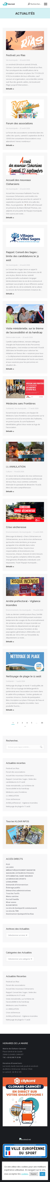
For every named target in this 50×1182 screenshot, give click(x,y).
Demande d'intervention (17, 884)
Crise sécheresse (16, 527)
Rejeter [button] (34, 1174)
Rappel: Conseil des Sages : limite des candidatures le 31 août (22, 256)
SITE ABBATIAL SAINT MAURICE (19, 876)
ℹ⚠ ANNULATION (15, 466)
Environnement (12, 532)
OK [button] (42, 1174)
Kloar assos (11, 902)
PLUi (8, 864)
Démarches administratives (18, 890)
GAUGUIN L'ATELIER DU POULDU (20, 873)
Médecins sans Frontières (20, 403)
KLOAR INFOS (11, 905)
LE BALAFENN (11, 882)
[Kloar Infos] (25, 834)
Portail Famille (12, 899)
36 (42, 723)
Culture (9, 471)
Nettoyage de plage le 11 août (23, 676)
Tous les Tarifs (12, 893)
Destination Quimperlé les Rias (20, 914)
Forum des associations (19, 123)
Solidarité (10, 408)
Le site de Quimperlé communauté (21, 908)
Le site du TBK (12, 911)
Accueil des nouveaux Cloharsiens (20, 775)
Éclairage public (13, 887)
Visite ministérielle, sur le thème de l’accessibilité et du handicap (20, 787)
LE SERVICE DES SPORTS (16, 879)
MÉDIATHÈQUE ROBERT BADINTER (20, 870)
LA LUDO (10, 867)
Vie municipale (12, 60)
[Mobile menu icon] (45, 4)
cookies (24, 1173)
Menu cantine (12, 896)
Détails (9, 89)
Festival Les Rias (15, 55)
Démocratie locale (13, 337)
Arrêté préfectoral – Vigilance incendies (22, 803)
